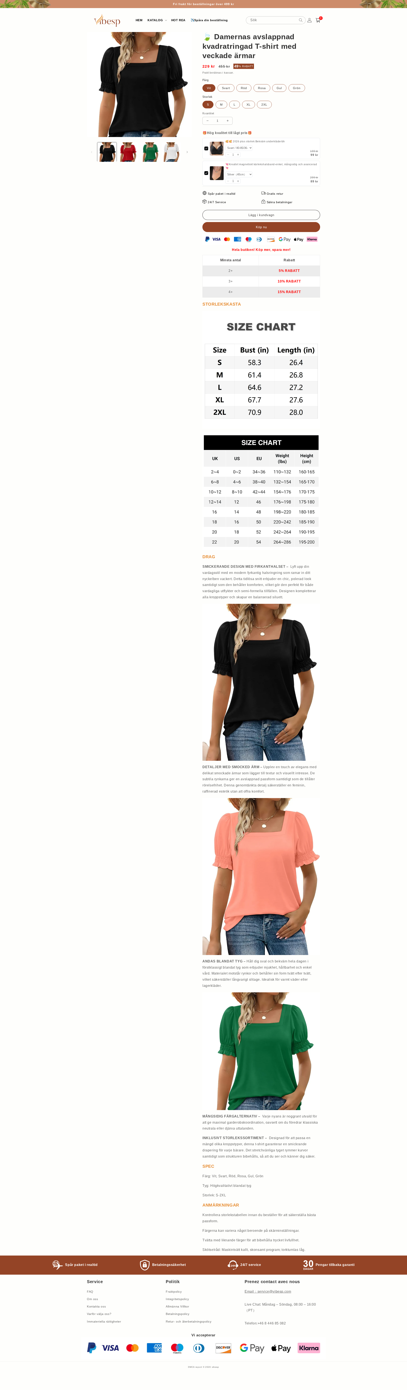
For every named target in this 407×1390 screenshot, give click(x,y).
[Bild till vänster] (91, 152)
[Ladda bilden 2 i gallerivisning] (128, 152)
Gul (279, 88)
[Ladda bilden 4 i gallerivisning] (171, 152)
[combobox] (275, 20)
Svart (226, 88)
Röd (244, 88)
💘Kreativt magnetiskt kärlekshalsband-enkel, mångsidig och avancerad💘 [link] (271, 166)
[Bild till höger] (187, 152)
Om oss (92, 1299)
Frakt (205, 72)
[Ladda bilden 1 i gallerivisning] (107, 152)
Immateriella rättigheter (104, 1321)
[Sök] (300, 20)
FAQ (90, 1291)
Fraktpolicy (174, 1291)
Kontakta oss (96, 1306)
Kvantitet (208, 113)
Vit (209, 88)
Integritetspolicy (177, 1299)
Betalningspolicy (178, 1314)
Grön (297, 88)
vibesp (215, 1367)
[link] (217, 148)
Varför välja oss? (99, 1314)
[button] (157, 20)
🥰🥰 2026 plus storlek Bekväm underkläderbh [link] (255, 141)
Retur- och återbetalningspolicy (189, 1321)
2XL (264, 104)
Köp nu (261, 227)
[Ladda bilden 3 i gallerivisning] (150, 152)
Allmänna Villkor (177, 1306)
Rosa (262, 88)
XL (249, 104)
